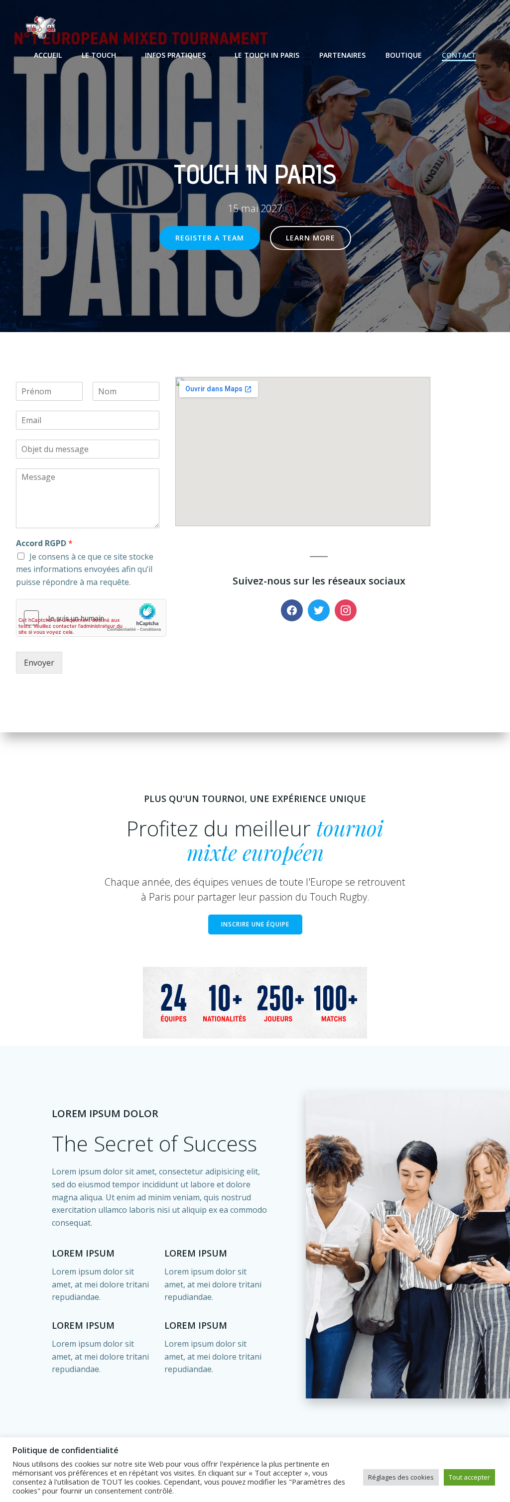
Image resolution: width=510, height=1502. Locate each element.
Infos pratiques (175, 55)
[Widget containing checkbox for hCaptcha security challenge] (91, 618)
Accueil (48, 55)
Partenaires (342, 55)
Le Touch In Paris (267, 55)
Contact (459, 55)
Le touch (99, 55)
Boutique (403, 55)
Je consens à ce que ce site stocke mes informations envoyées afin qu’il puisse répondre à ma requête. (84, 569)
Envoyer (39, 662)
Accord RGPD (44, 543)
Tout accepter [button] (469, 1477)
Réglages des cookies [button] (401, 1477)
